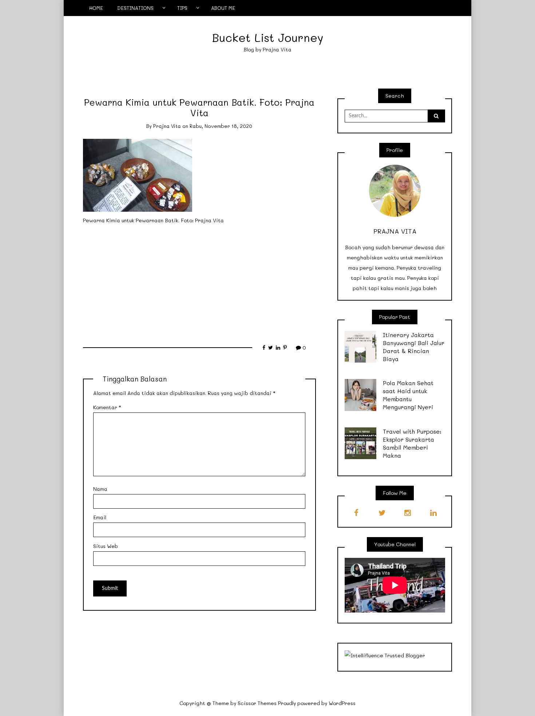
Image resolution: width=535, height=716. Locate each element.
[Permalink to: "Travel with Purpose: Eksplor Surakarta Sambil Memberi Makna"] (361, 442)
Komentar (107, 407)
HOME (96, 8)
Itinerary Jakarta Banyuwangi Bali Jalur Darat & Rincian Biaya (413, 347)
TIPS (182, 8)
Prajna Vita (167, 126)
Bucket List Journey (267, 37)
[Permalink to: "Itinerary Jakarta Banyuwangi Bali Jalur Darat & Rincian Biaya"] (361, 346)
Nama (100, 488)
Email (99, 517)
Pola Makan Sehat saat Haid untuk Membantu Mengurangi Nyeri (408, 395)
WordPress (342, 703)
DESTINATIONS (135, 8)
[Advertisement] (199, 281)
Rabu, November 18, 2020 (221, 126)
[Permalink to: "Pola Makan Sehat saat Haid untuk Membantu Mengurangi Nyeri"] (361, 394)
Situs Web (105, 546)
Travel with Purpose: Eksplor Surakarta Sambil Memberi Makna (412, 443)
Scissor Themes (257, 703)
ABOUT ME (223, 8)
